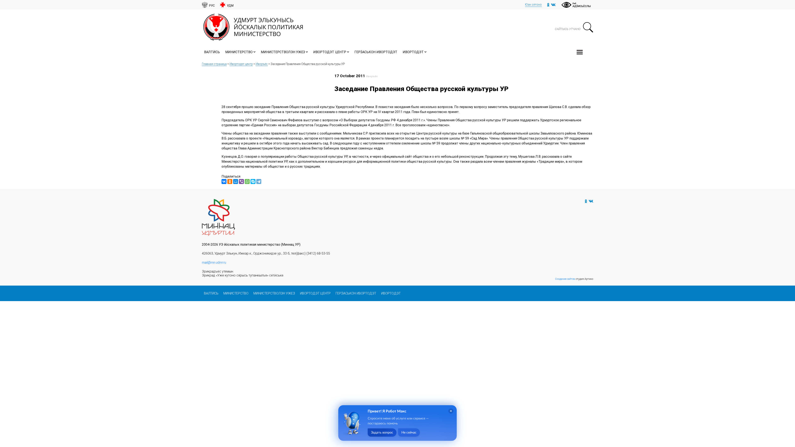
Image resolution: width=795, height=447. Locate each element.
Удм (230, 5)
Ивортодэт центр (329, 52)
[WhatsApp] (247, 181)
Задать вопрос (382, 432)
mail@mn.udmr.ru (214, 262)
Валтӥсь (212, 52)
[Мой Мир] (235, 181)
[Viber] (241, 181)
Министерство (239, 52)
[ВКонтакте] (224, 181)
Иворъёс (262, 64)
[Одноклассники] (229, 181)
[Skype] (253, 181)
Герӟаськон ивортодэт (375, 52)
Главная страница (214, 64)
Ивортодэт (413, 52)
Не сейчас (409, 432)
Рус (212, 5)
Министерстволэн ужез (283, 52)
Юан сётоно (533, 4)
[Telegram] (258, 181)
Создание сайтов (565, 278)
